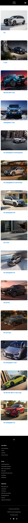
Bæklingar (3, 477)
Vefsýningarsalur (5, 464)
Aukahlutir (3, 489)
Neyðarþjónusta (5, 495)
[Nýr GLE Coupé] (14, 320)
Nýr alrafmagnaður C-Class (10, 363)
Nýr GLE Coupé (7, 333)
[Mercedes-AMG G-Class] (14, 80)
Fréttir (2, 450)
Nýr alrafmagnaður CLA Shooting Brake (13, 153)
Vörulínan (3, 491)
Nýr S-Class (6, 242)
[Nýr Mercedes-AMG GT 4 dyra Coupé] (14, 380)
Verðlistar (3, 475)
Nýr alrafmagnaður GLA (9, 423)
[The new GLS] (14, 290)
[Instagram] (17, 519)
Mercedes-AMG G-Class (9, 93)
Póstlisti (3, 452)
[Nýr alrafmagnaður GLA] (14, 410)
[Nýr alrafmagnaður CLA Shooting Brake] (14, 140)
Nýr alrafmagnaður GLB (9, 213)
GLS (4, 32)
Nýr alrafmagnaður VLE (9, 273)
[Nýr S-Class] (14, 230)
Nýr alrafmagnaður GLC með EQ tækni (12, 182)
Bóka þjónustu (4, 486)
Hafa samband (4, 448)
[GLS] (14, 20)
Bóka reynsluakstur (5, 468)
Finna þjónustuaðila (6, 466)
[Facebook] (10, 519)
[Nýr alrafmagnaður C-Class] (14, 350)
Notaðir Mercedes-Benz (7, 473)
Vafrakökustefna (14, 515)
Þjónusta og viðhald (6, 493)
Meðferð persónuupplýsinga (14, 512)
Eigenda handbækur (6, 500)
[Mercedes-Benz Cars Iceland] (14, 2)
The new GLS (6, 303)
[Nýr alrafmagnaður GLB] (14, 200)
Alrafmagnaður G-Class (9, 122)
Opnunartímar (4, 455)
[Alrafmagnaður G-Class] (14, 110)
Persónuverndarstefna (14, 509)
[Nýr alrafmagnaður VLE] (14, 260)
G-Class (5, 62)
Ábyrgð (3, 497)
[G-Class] (14, 50)
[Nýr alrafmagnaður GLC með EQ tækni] (14, 170)
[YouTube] (13, 519)
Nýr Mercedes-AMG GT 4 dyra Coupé (12, 393)
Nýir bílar (3, 471)
